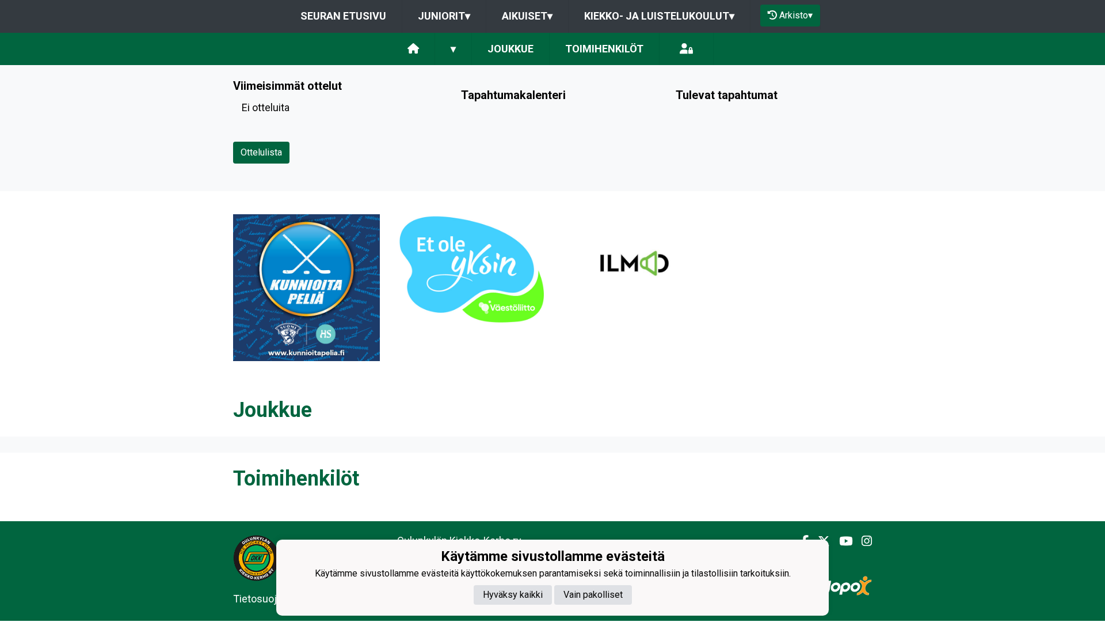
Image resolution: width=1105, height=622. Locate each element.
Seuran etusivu (343, 16)
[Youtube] (841, 541)
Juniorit (444, 16)
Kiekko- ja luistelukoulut (659, 16)
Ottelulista (261, 152)
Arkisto (796, 15)
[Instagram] (862, 541)
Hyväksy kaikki (513, 594)
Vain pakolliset (593, 594)
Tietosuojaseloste (275, 599)
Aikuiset (527, 16)
